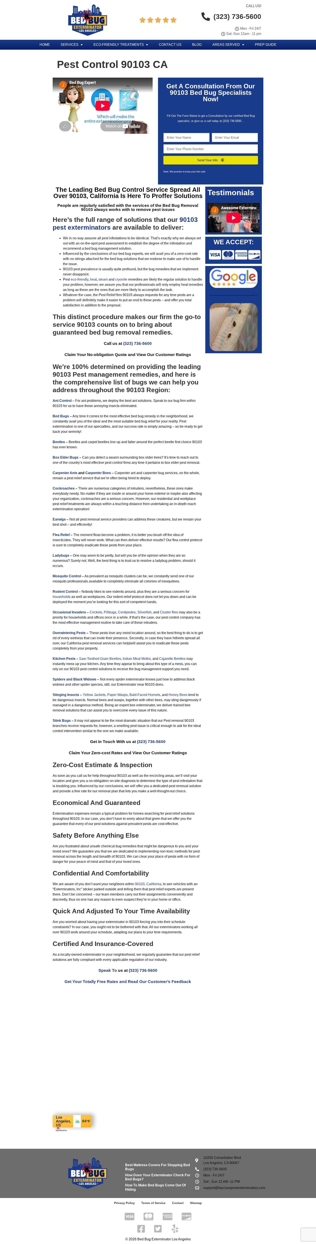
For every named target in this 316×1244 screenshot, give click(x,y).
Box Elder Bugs (65, 457)
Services (69, 44)
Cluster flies (169, 612)
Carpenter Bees (98, 473)
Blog (197, 44)
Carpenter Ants (65, 473)
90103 (179, 92)
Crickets (96, 612)
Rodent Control (65, 591)
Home (45, 44)
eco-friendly (79, 279)
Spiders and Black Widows (74, 679)
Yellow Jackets (94, 695)
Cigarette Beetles (172, 658)
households (62, 597)
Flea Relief (61, 535)
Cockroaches (64, 488)
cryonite (121, 279)
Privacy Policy (124, 1203)
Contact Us (170, 44)
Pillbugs (110, 612)
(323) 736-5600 (232, 121)
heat (93, 279)
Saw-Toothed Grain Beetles (100, 658)
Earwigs (59, 519)
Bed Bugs (61, 416)
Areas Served (226, 44)
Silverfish (144, 612)
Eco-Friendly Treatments (119, 44)
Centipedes (127, 612)
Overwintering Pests (69, 633)
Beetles (59, 442)
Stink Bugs (62, 720)
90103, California (148, 884)
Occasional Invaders (69, 612)
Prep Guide (265, 44)
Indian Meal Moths (137, 658)
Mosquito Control (67, 576)
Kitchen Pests (64, 658)
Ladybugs (61, 555)
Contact (178, 1203)
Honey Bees (178, 695)
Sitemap (196, 1203)
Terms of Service (153, 1203)
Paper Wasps (117, 695)
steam (103, 279)
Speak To (107, 970)
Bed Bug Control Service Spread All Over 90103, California (126, 192)
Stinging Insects (66, 695)
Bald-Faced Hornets (144, 695)
